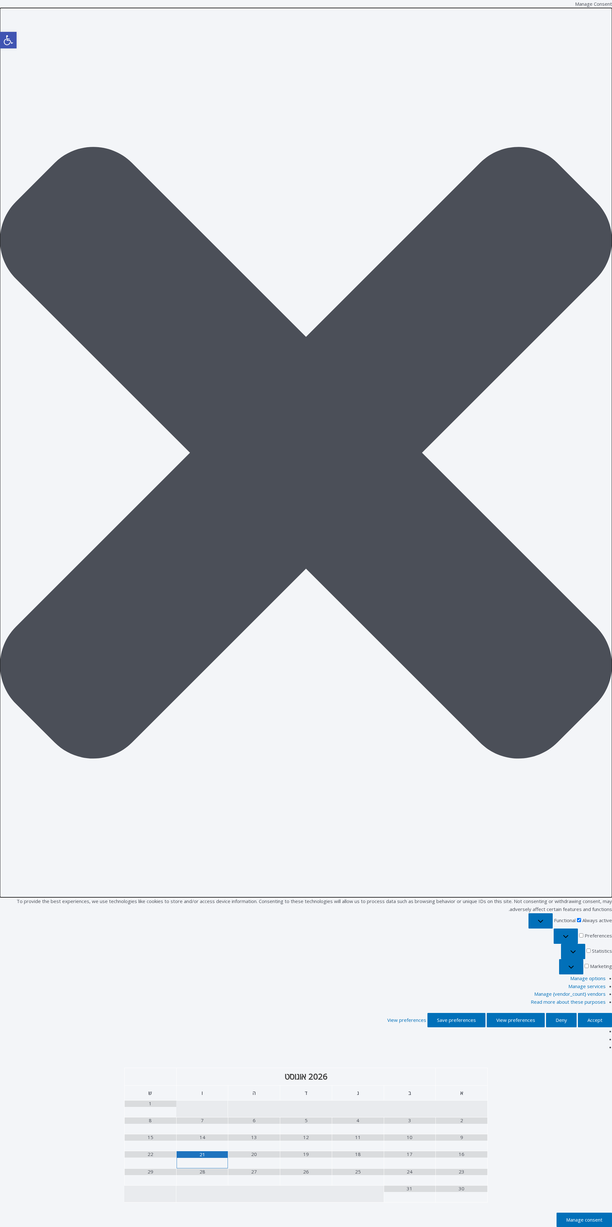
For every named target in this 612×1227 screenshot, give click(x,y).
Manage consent (584, 1219)
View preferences (515, 1020)
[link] (8, 40)
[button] (306, 453)
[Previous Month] (461, 1077)
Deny (561, 1020)
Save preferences (456, 1020)
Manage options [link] (588, 978)
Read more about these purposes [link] (568, 1002)
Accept (594, 1020)
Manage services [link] (587, 986)
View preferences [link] (406, 1020)
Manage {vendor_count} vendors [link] (570, 994)
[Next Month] (150, 1077)
